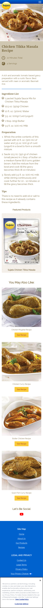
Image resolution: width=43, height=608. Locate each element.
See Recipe (23, 335)
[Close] (40, 580)
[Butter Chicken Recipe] (21, 416)
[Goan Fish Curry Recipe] (21, 470)
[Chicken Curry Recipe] (21, 361)
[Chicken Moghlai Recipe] (21, 307)
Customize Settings (21, 604)
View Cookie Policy (22, 599)
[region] (21, 592)
